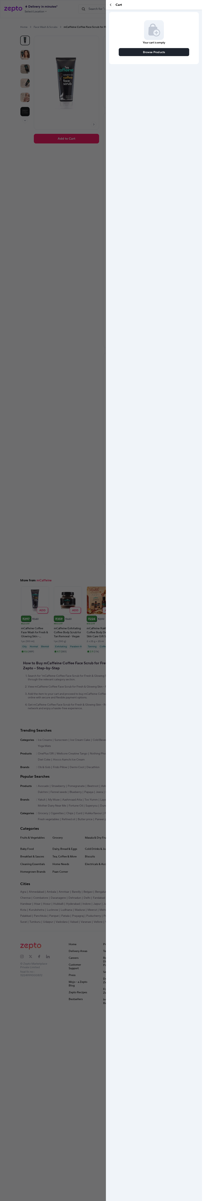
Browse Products (154, 52)
